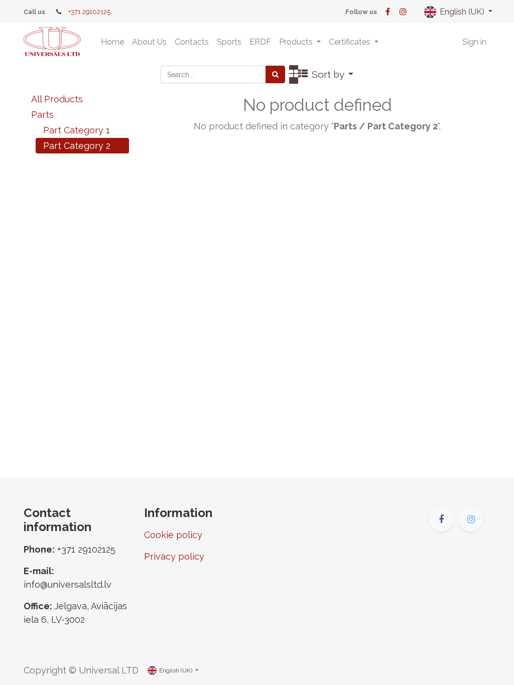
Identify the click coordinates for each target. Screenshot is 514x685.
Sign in (474, 42)
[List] (303, 74)
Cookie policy (173, 535)
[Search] (275, 74)
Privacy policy (174, 556)
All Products (57, 99)
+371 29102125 (89, 12)
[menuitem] (112, 42)
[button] (333, 74)
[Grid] (293, 74)
